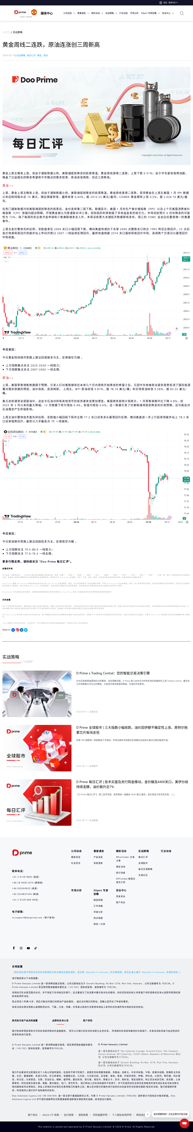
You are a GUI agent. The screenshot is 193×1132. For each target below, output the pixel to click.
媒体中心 (47, 13)
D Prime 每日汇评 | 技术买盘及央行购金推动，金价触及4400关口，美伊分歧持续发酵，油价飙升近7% (132, 784)
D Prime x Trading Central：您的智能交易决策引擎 (113, 673)
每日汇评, (32, 55)
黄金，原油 (42, 55)
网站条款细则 (143, 1114)
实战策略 (17, 32)
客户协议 (33, 1114)
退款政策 (83, 1114)
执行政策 (69, 1114)
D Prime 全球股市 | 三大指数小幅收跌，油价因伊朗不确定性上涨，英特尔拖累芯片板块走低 (132, 730)
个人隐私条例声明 (121, 1114)
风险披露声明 (100, 1114)
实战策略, (22, 55)
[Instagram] (17, 630)
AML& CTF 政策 (50, 1114)
